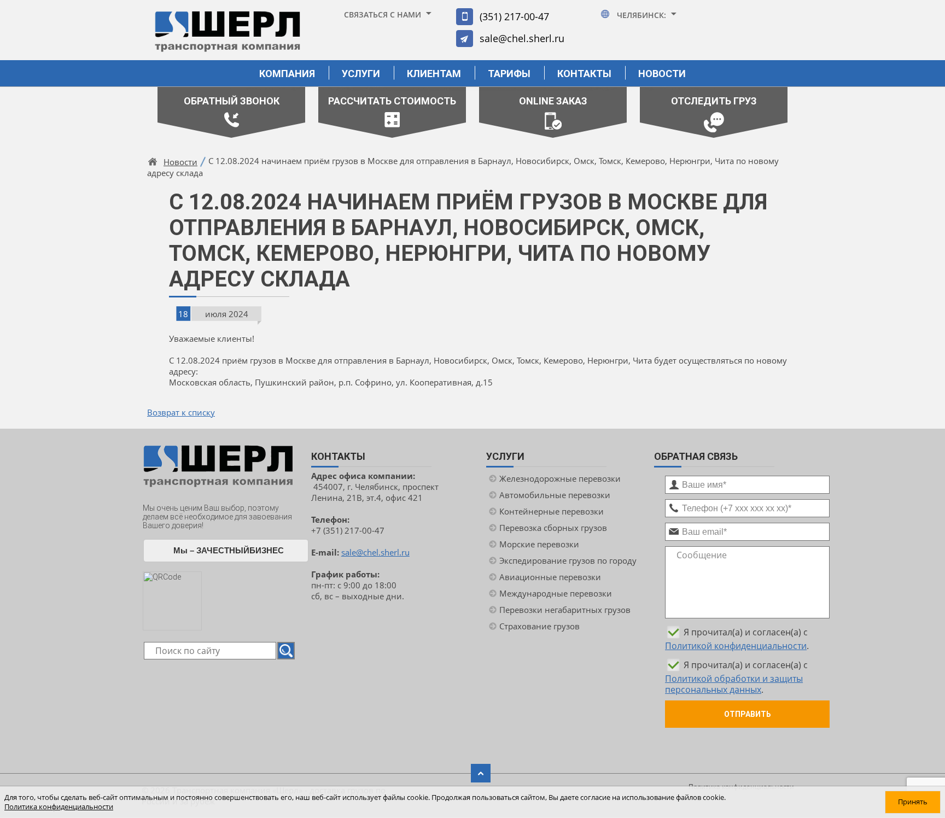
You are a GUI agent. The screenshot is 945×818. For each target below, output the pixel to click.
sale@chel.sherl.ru (522, 38)
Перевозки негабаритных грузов (565, 609)
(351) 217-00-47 (514, 16)
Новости (662, 73)
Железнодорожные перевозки (560, 478)
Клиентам (434, 73)
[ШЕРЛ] (227, 36)
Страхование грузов (539, 626)
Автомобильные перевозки (554, 494)
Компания (287, 73)
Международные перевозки (555, 593)
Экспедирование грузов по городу (568, 560)
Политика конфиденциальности (58, 806)
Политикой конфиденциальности (736, 646)
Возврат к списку (181, 412)
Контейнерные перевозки (551, 511)
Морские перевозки (539, 544)
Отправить (747, 714)
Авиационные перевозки (550, 576)
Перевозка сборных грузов (553, 527)
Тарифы (509, 73)
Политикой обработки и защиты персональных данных (734, 684)
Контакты (584, 73)
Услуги (361, 73)
